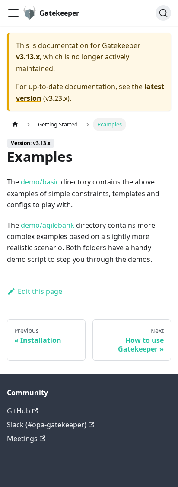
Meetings (22, 438)
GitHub (18, 411)
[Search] (163, 13)
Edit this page (40, 291)
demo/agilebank (47, 225)
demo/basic (40, 182)
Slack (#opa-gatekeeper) (46, 424)
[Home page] (15, 124)
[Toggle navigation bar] (13, 12)
